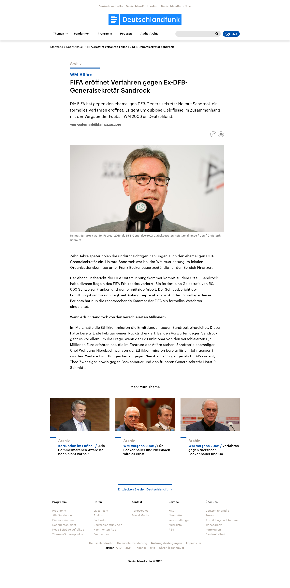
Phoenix (140, 547)
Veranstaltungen (179, 520)
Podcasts (126, 33)
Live (234, 33)
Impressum (193, 543)
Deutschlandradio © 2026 (145, 561)
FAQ (171, 510)
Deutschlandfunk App (108, 524)
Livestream (101, 510)
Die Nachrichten (63, 520)
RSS (171, 529)
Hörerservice (140, 510)
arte (152, 547)
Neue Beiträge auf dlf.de (68, 529)
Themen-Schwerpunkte (67, 534)
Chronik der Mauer (171, 547)
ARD (119, 547)
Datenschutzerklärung (132, 543)
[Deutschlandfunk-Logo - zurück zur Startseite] (145, 19)
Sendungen (82, 33)
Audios (98, 515)
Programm (105, 33)
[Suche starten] (217, 34)
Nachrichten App (105, 529)
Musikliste (175, 524)
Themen (58, 33)
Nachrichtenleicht (64, 524)
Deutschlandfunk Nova (176, 6)
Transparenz (214, 524)
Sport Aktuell (74, 46)
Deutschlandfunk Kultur (142, 6)
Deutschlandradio (111, 6)
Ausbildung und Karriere (222, 520)
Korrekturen (213, 529)
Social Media (140, 515)
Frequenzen (101, 534)
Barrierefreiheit (215, 534)
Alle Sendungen (63, 515)
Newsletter (176, 515)
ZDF (128, 547)
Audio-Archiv (149, 33)
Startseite (56, 46)
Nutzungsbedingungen (166, 543)
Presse (210, 515)
